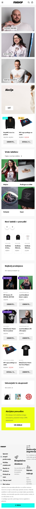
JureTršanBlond (24, 292)
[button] (13, 156)
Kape (22, 212)
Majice (5, 184)
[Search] (28, 2)
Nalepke (6, 212)
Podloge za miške (26, 184)
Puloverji (6, 326)
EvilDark (7, 243)
